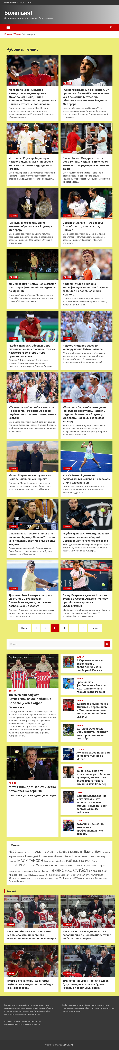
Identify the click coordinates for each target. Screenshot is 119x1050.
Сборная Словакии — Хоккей (71, 866)
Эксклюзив (101, 878)
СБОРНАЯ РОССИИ (22, 865)
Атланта (40, 851)
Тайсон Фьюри (41, 871)
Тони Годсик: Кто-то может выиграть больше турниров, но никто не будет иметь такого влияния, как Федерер (93, 777)
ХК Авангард (96, 871)
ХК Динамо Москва (55, 875)
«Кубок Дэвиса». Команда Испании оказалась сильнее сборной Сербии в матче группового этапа (86, 537)
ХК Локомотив (73, 875)
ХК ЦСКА (90, 878)
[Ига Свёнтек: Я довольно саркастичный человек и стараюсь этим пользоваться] (86, 456)
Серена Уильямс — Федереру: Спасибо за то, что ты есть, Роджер (83, 226)
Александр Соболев (25, 852)
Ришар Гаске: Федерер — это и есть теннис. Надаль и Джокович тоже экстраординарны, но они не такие (86, 163)
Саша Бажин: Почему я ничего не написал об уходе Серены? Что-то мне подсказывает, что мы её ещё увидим (32, 539)
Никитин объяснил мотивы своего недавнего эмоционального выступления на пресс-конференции (31, 935)
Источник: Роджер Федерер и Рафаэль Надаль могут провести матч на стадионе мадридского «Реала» (31, 163)
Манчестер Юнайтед (54, 861)
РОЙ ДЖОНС (75, 861)
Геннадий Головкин (39, 856)
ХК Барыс (23, 875)
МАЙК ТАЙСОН (30, 860)
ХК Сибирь (36, 878)
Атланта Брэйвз (58, 851)
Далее (95, 628)
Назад (24, 628)
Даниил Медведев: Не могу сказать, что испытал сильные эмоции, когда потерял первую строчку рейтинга (91, 804)
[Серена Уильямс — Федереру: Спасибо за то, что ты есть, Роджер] (86, 203)
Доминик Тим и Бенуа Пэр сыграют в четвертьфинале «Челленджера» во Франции (32, 287)
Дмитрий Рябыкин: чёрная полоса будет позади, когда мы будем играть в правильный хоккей (86, 984)
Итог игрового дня (83, 856)
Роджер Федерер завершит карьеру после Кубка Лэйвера (83, 347)
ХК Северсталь (23, 878)
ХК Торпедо (65, 878)
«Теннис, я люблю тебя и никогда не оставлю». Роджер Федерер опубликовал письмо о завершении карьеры (32, 413)
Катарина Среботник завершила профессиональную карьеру (90, 828)
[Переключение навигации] (8, 27)
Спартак (102, 865)
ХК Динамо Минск (36, 875)
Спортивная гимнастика (21, 871)
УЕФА (68, 870)
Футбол (12, 691)
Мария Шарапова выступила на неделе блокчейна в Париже (30, 477)
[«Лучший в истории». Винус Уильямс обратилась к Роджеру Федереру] (32, 203)
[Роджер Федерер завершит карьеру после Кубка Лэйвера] (86, 326)
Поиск (107, 644)
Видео (20, 856)
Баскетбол (92, 852)
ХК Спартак (53, 878)
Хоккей (11, 891)
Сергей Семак (90, 866)
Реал (94, 861)
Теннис (13, 83)
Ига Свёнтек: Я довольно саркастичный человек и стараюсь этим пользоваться (86, 479)
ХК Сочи (44, 878)
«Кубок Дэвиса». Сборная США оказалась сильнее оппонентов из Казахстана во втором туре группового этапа (32, 351)
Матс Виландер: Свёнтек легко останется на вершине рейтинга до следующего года (32, 791)
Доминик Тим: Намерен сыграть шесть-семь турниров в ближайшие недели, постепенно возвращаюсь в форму (30, 601)
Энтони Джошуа (17, 881)
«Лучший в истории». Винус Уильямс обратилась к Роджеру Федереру (30, 226)
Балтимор (76, 851)
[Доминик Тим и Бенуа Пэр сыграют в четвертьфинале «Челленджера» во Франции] (32, 264)
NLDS (12, 851)
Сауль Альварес (47, 865)
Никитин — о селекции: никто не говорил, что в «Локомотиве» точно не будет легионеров (87, 935)
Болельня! (18, 13)
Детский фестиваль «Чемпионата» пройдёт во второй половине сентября (92, 733)
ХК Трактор (78, 878)
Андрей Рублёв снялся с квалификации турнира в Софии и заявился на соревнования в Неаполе (85, 289)
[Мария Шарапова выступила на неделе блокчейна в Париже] (32, 456)
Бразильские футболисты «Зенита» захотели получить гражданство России (91, 687)
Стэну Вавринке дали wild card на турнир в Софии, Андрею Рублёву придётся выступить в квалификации (85, 601)
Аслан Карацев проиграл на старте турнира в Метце (93, 756)
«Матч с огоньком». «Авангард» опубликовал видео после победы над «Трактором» (30, 984)
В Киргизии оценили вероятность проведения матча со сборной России (89, 665)
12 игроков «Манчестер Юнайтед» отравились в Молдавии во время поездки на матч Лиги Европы (92, 710)
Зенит (67, 856)
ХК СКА (86, 875)
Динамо (58, 856)
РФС (87, 861)
